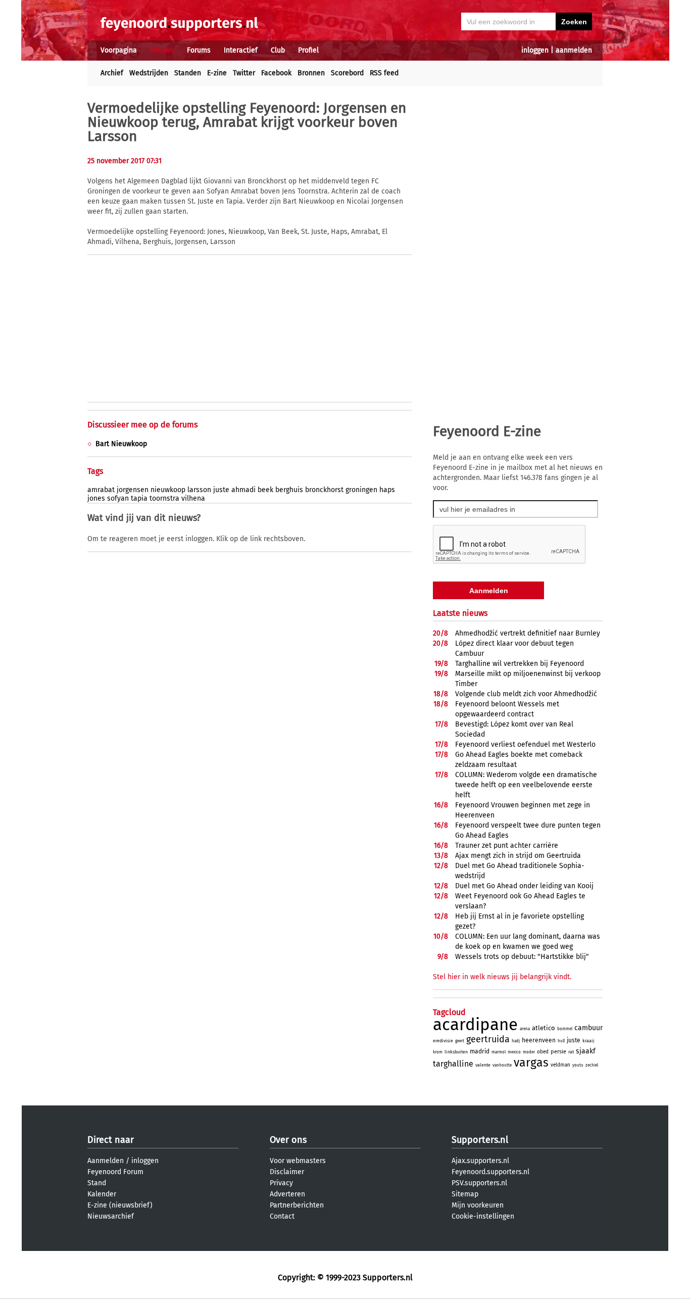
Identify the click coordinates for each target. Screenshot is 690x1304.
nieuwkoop (168, 490)
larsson (199, 490)
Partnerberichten (297, 1205)
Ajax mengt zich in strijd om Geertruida (518, 855)
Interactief (241, 50)
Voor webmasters (298, 1160)
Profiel (308, 50)
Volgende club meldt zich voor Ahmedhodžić (526, 694)
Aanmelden (105, 1160)
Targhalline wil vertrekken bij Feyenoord (519, 663)
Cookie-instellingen (483, 1216)
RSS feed (384, 73)
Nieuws (162, 50)
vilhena (193, 498)
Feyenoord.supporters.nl (490, 1172)
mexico (514, 1052)
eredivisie (443, 1040)
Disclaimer (287, 1172)
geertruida (488, 1039)
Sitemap (465, 1194)
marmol (498, 1052)
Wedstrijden (148, 73)
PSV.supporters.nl (479, 1183)
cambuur (588, 1028)
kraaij (588, 1040)
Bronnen (311, 73)
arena (525, 1029)
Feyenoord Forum (115, 1172)
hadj (516, 1041)
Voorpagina (119, 50)
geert (459, 1041)
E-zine (217, 73)
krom (437, 1052)
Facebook (276, 73)
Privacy (281, 1183)
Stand (96, 1183)
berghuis (289, 490)
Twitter (244, 73)
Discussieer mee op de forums (142, 424)
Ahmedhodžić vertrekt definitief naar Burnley (527, 633)
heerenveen (539, 1040)
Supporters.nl (480, 1139)
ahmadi (243, 490)
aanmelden (574, 50)
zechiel (591, 1065)
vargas (531, 1062)
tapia (139, 498)
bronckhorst (324, 490)
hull (561, 1041)
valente (482, 1065)
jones (96, 498)
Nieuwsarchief (110, 1216)
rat (571, 1051)
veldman (560, 1065)
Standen (187, 73)
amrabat (101, 490)
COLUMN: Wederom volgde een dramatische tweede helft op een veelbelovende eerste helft (526, 784)
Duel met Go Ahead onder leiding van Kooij (524, 886)
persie (558, 1051)
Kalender (101, 1194)
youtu (577, 1065)
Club (278, 50)
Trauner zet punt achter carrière (506, 845)
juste (221, 490)
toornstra (164, 498)
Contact (282, 1216)
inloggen (535, 50)
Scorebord (347, 73)
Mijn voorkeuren (478, 1205)
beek (265, 490)
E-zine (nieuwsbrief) (120, 1205)
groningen (361, 490)
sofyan (118, 498)
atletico (543, 1028)
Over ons (288, 1139)
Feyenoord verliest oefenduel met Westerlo (525, 744)
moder (529, 1052)
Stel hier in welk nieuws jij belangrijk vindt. (502, 977)
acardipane (475, 1025)
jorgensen (133, 490)
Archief (112, 73)
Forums (199, 50)
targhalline (453, 1064)
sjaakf (586, 1051)
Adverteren (287, 1194)
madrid (479, 1051)
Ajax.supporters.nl (480, 1160)
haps (387, 490)
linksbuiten (456, 1051)
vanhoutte (502, 1065)
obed (543, 1052)
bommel (564, 1029)
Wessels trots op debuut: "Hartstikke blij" (522, 956)
